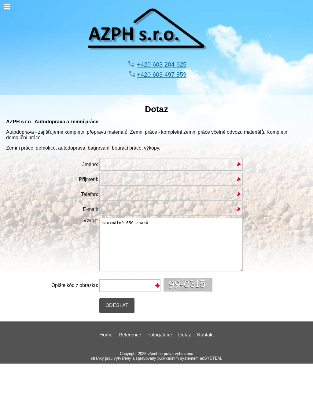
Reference (130, 334)
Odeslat (116, 305)
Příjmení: (88, 179)
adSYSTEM (210, 358)
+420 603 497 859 (161, 74)
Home (105, 334)
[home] (157, 56)
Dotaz (184, 334)
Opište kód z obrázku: (74, 285)
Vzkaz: (90, 220)
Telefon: (89, 194)
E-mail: (90, 209)
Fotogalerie (159, 334)
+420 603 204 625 (161, 64)
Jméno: (90, 164)
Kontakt (205, 334)
